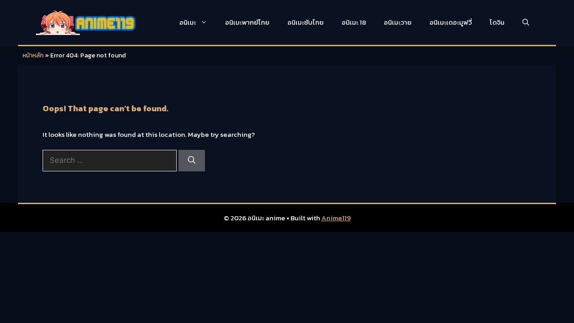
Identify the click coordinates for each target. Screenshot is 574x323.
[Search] (191, 160)
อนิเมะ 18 (354, 22)
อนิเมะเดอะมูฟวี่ (451, 22)
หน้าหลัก (32, 55)
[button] (525, 22)
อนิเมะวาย (398, 22)
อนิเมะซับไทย (305, 22)
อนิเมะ (187, 22)
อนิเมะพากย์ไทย (247, 22)
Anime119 (336, 218)
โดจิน (497, 22)
